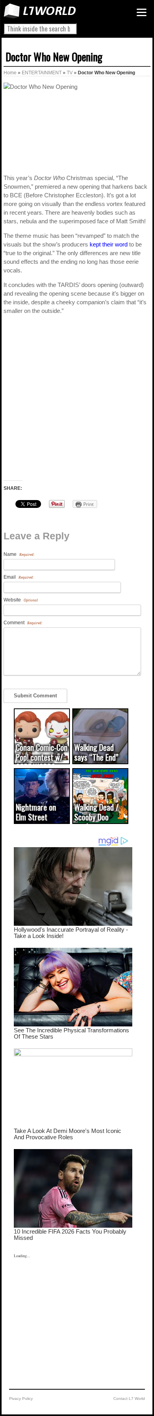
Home (10, 72)
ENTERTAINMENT (42, 72)
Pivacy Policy (21, 1398)
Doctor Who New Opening (54, 56)
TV (70, 72)
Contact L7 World (129, 1398)
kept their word (109, 244)
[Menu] (141, 12)
